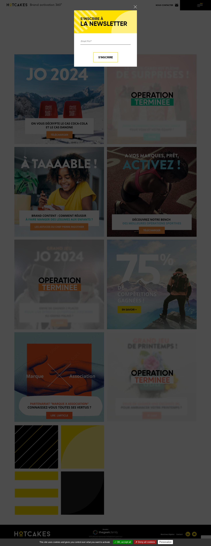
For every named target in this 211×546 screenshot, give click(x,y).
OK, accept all (123, 542)
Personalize (165, 542)
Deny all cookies (146, 542)
